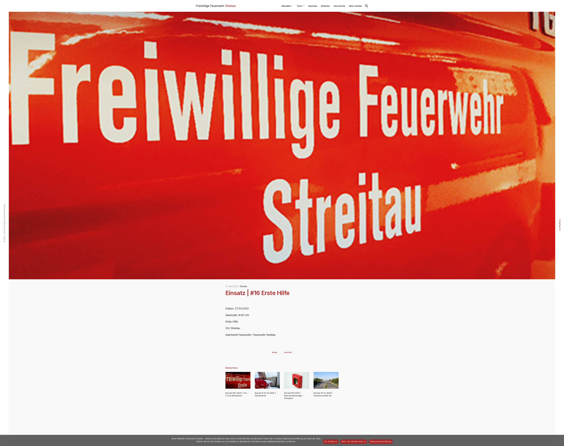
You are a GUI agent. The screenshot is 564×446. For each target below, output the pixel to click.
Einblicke (325, 6)
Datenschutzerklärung (380, 441)
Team (299, 6)
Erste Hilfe (288, 352)
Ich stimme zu (330, 441)
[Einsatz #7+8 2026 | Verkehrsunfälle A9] (326, 380)
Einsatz (243, 286)
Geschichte (339, 6)
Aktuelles (286, 6)
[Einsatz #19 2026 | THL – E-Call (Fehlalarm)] (237, 380)
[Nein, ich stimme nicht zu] (560, 440)
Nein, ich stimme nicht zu (354, 441)
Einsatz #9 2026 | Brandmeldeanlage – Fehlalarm (293, 395)
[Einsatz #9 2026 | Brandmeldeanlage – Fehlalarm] (296, 380)
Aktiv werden (355, 6)
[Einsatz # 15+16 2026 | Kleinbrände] (267, 380)
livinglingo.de (560, 225)
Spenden (312, 6)
